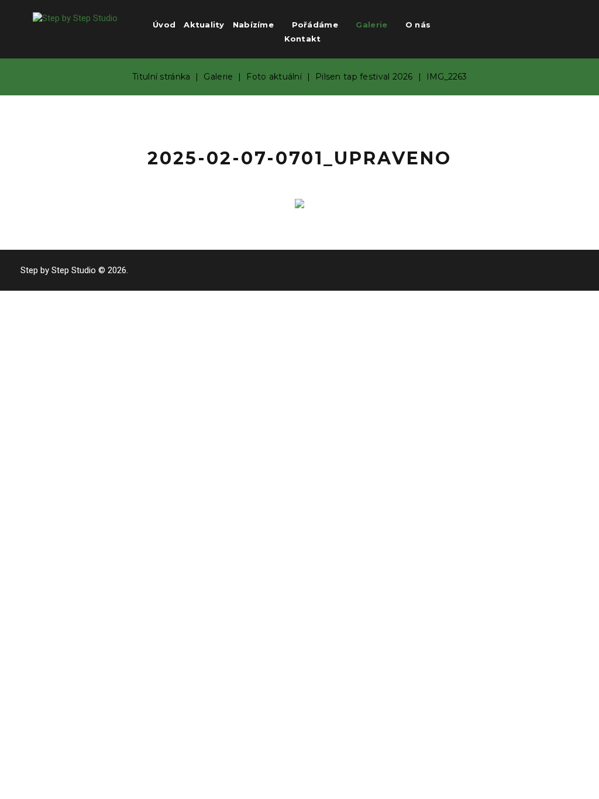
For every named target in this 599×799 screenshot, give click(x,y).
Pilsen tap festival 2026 (364, 76)
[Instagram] (559, 27)
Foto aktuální (274, 76)
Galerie (218, 76)
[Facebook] (524, 27)
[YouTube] (542, 27)
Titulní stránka (161, 76)
